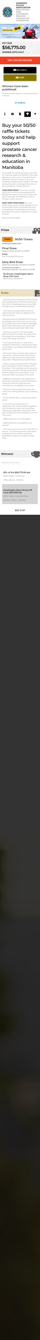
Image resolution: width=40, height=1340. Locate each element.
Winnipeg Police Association (23, 5)
